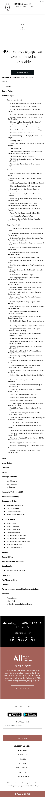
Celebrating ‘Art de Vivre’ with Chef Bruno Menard (27, 183)
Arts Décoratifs (12, 481)
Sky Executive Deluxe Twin (16, 538)
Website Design (34, 786)
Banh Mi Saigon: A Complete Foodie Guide (24, 257)
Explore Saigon (8, 95)
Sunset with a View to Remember (21, 400)
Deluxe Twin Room (13, 527)
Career (4, 82)
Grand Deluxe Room (13, 533)
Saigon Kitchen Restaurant (16, 514)
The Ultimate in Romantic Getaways (22, 156)
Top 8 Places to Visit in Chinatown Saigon (24, 422)
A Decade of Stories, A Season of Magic (17, 77)
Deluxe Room (11, 524)
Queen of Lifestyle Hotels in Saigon (22, 133)
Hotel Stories (11, 170)
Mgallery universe (23, 746)
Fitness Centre (11, 598)
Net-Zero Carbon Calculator (16, 570)
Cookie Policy (7, 91)
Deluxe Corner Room (14, 530)
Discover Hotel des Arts (14, 100)
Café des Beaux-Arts (14, 511)
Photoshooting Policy (10, 496)
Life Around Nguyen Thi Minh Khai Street (24, 338)
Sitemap (5, 552)
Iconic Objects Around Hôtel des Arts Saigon (25, 127)
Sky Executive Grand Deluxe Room (18, 541)
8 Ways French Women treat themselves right (25, 103)
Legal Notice (7, 463)
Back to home (22, 73)
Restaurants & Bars (9, 501)
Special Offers (7, 557)
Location (5, 467)
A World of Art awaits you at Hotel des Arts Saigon (27, 114)
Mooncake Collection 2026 (12, 492)
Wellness (5, 594)
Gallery (4, 458)
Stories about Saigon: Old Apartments (23, 397)
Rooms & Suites (8, 519)
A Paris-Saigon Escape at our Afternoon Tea (25, 106)
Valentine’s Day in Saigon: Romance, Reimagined (27, 430)
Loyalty (5, 472)
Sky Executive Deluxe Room (16, 535)
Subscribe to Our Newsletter (13, 561)
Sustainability (7, 566)
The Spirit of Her (15, 148)
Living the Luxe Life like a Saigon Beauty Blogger (26, 130)
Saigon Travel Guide (13, 225)
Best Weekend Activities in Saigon (21, 275)
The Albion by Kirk (13, 508)
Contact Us (6, 86)
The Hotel (5, 584)
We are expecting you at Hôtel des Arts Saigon (20, 589)
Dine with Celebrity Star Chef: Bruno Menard (25, 186)
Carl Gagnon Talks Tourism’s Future (22, 216)
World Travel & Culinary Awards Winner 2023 (25, 213)
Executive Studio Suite (14, 544)
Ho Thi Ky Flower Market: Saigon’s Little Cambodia (27, 326)
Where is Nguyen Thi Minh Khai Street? (23, 443)
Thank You (6, 575)
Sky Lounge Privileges (14, 547)
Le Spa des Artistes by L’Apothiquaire (19, 604)
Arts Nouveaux (12, 484)
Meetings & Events (9, 477)
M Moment (22, 750)
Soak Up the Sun (16, 140)
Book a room (22, 794)
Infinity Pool (11, 601)
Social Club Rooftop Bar (15, 505)
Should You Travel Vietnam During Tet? (23, 394)
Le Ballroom (11, 487)
